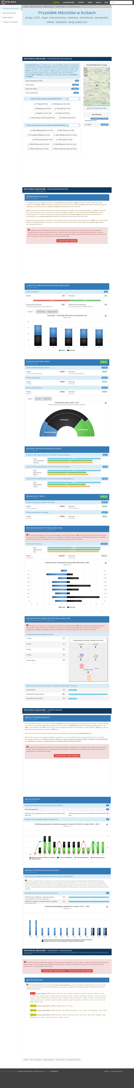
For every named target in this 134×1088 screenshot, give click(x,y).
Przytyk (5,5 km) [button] (42, 104)
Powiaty (81, 2)
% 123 (104, 362)
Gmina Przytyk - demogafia (67, 240)
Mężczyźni (47, 399)
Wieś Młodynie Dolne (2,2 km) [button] (66, 135)
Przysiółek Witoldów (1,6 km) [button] (39, 135)
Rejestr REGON (8, 17)
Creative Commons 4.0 (25, 1071)
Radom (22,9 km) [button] (63, 113)
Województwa (68, 2)
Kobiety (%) (41, 311)
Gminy (90, 2)
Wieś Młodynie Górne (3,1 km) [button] (65, 144)
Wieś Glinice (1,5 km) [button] (66, 130)
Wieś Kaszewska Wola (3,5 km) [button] (65, 149)
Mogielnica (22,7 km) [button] (44, 113)
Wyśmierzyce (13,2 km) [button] (61, 104)
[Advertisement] (123, 40)
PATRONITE (54, 1071)
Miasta (98, 2)
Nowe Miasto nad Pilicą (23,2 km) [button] (43, 118)
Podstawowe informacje (10, 8)
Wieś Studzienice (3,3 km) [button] (39, 149)
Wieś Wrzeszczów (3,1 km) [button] (39, 144)
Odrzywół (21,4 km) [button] (63, 108)
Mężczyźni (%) (52, 311)
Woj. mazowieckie (35, 6)
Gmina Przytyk (60, 6)
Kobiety (38, 399)
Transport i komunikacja (10, 22)
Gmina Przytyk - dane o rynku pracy (68, 755)
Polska (26, 6)
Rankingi (56, 2)
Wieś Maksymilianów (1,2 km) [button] (42, 130)
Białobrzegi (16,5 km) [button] (43, 108)
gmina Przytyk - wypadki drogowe (54, 971)
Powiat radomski (48, 6)
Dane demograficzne (9, 13)
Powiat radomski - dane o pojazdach (80, 971)
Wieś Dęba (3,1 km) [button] (65, 139)
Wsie (106, 2)
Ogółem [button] (30, 311)
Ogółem (30, 399)
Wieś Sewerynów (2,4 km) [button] (43, 139)
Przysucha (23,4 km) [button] (67, 118)
